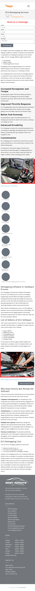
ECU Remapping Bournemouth (16, 528)
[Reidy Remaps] (16, 6)
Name (2, 25)
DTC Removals (12, 524)
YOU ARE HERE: (9, 15)
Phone (2, 34)
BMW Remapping (12, 509)
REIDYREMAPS (22, 587)
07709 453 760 (13, 574)
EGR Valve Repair (12, 513)
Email (2, 29)
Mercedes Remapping (13, 519)
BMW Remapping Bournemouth (16, 526)
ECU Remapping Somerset (15, 530)
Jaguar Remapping (12, 517)
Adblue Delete (11, 521)
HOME (7, 16)
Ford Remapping (12, 515)
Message (3, 38)
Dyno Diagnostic (12, 511)
